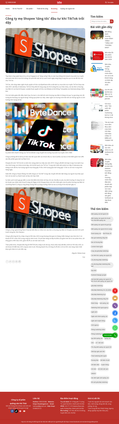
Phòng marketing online (98, 329)
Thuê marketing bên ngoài (98, 356)
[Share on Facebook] (7, 261)
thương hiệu (94, 360)
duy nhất (93, 270)
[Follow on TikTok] (16, 411)
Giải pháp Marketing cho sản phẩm (101, 290)
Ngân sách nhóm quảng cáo (99, 316)
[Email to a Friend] (13, 261)
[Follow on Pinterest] (20, 411)
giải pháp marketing (97, 285)
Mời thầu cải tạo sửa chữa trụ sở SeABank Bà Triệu (109, 149)
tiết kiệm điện (95, 364)
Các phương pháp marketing (99, 260)
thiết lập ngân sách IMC (98, 351)
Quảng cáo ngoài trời (67, 9)
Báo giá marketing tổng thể (99, 238)
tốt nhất (93, 369)
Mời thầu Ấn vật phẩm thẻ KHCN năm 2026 (109, 55)
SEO (92, 342)
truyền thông (105, 364)
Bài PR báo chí (107, 233)
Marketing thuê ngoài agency (99, 307)
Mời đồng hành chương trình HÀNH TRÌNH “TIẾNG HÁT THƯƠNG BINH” (109, 40)
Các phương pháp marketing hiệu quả (100, 265)
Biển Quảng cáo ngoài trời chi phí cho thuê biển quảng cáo (100, 219)
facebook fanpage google (98, 275)
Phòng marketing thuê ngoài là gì (100, 334)
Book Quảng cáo (96, 233)
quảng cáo (108, 338)
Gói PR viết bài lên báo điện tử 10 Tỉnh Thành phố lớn (109, 94)
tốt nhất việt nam (103, 369)
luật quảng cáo (104, 303)
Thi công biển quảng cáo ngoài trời (101, 347)
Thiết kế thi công (42, 9)
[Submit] (112, 21)
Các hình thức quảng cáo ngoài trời (101, 255)
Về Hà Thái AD (17, 9)
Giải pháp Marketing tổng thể (99, 299)
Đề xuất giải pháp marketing (99, 382)
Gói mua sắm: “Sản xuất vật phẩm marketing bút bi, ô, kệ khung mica (109, 110)
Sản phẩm (29, 9)
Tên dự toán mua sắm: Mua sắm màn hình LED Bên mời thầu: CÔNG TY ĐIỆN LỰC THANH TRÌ (109, 131)
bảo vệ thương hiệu (97, 242)
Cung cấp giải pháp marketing (99, 251)
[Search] (109, 2)
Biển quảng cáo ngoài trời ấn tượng (101, 229)
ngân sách (94, 312)
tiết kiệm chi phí (104, 360)
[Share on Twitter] (10, 261)
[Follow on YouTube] (24, 411)
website (93, 373)
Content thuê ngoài (97, 246)
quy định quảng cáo (97, 338)
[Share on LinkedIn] (19, 261)
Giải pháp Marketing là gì (98, 294)
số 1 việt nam (99, 342)
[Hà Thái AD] (59, 2)
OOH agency (95, 325)
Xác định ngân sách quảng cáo (100, 378)
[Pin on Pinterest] (16, 261)
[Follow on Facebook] (12, 411)
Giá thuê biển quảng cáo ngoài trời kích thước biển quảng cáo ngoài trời (101, 280)
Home (7, 9)
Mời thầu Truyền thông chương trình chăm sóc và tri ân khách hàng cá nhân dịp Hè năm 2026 (109, 74)
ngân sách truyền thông (98, 321)
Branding (54, 9)
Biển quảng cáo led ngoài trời (99, 214)
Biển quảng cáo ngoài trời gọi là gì (101, 224)
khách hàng (94, 303)
